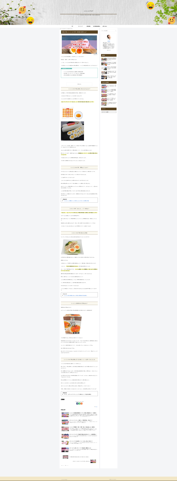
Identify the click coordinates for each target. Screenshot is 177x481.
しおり (108, 41)
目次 (78, 84)
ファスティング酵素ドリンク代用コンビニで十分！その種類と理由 (76, 200)
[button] (115, 30)
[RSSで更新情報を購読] (81, 403)
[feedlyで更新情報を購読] (79, 403)
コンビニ (63, 399)
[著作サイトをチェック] (77, 403)
